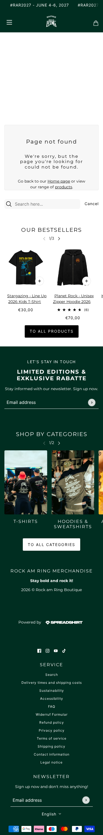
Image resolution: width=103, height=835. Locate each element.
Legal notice (51, 762)
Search (51, 675)
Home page (59, 181)
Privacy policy (52, 730)
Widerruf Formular (52, 714)
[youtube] (56, 650)
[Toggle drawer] (9, 21)
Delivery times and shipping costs (51, 682)
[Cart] (94, 21)
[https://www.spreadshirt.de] (63, 622)
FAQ (51, 706)
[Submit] (91, 402)
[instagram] (47, 650)
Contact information (51, 754)
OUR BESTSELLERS (51, 230)
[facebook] (39, 650)
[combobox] (47, 204)
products (63, 186)
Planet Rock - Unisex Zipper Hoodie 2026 (73, 298)
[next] (59, 238)
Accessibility (51, 698)
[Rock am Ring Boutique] (51, 21)
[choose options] (39, 281)
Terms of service (51, 738)
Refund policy (51, 722)
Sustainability (51, 690)
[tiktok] (64, 650)
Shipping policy (51, 746)
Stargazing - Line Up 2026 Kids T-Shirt (26, 298)
